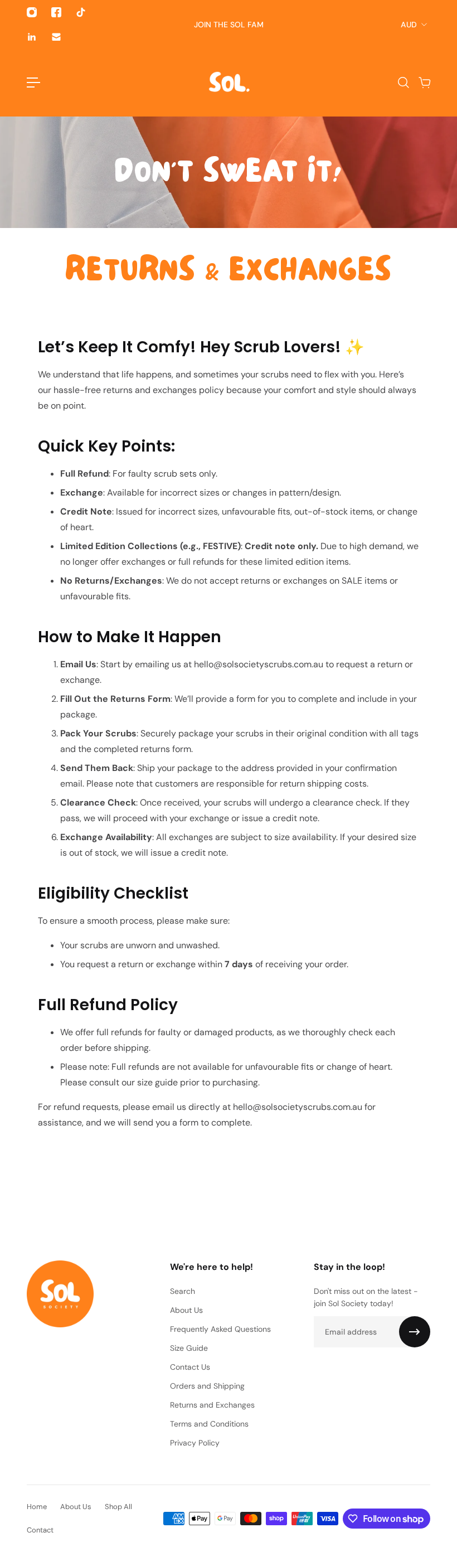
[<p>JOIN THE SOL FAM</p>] (228, 24)
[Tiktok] (81, 12)
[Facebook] (56, 12)
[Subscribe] (414, 1331)
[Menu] (33, 82)
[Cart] (424, 82)
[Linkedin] (32, 37)
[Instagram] (32, 12)
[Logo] (228, 82)
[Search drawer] (403, 82)
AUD (409, 25)
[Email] (56, 37)
